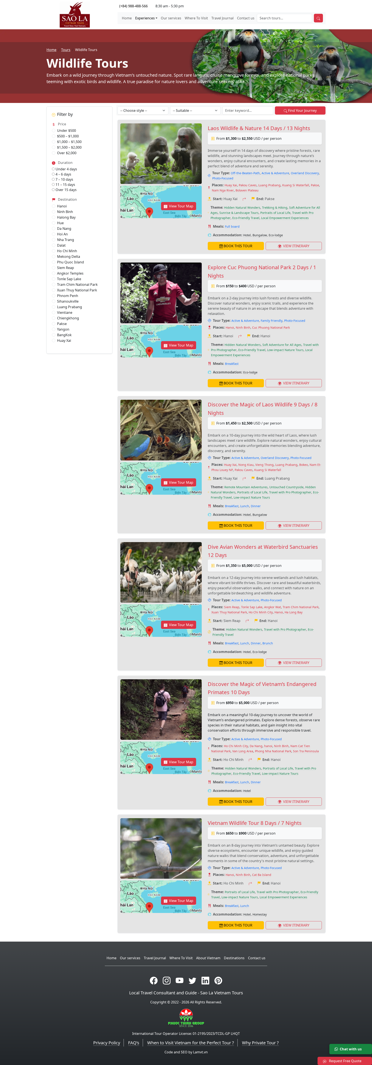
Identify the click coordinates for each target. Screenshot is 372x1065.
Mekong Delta (68, 256)
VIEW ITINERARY (295, 246)
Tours (65, 49)
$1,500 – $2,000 (69, 147)
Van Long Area (242, 751)
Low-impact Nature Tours (285, 350)
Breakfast (232, 364)
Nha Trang (65, 239)
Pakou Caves (248, 185)
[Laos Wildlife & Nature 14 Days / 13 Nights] (161, 153)
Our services (171, 18)
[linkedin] (205, 980)
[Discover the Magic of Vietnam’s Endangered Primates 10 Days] (161, 709)
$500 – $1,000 (68, 136)
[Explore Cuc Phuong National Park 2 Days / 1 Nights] (161, 293)
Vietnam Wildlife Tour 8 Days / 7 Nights (255, 822)
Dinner (256, 506)
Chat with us (351, 1049)
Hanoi (62, 206)
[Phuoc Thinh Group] (186, 1017)
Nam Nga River (223, 190)
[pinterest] (218, 980)
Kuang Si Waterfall (295, 185)
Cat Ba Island (261, 875)
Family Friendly (271, 321)
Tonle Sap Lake (69, 279)
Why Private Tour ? (260, 1043)
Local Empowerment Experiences (285, 218)
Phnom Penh (67, 295)
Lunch (244, 506)
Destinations (234, 958)
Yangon (63, 329)
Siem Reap (65, 267)
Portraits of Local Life (275, 213)
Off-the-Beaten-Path (245, 173)
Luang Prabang (69, 307)
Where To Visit (196, 18)
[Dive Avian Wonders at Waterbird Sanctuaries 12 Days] (161, 572)
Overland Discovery (305, 173)
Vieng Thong (264, 465)
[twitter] (192, 980)
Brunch (267, 643)
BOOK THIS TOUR (238, 246)
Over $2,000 (66, 153)
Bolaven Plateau (247, 190)
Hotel (247, 235)
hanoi (268, 746)
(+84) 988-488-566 (133, 6)
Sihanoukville (68, 301)
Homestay (260, 914)
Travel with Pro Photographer (290, 492)
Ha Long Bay (293, 612)
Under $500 (66, 130)
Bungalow (260, 235)
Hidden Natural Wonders (242, 207)
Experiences (145, 18)
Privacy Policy (106, 1043)
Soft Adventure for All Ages (281, 345)
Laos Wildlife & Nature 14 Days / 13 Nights (259, 128)
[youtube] (179, 980)
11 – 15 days (65, 184)
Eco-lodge (276, 235)
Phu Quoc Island (70, 262)
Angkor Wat (272, 607)
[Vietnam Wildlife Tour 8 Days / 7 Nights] (161, 848)
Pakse (62, 323)
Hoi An (62, 234)
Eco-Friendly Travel (245, 218)
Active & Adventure (275, 173)
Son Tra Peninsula (306, 751)
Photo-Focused (222, 178)
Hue (60, 223)
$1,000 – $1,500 (69, 141)
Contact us (245, 18)
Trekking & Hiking (274, 207)
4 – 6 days (63, 174)
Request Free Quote (344, 1061)
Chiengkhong (68, 318)
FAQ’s (133, 1043)
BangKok (64, 335)
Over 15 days (66, 189)
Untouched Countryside (286, 487)
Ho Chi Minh (67, 251)
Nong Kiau (246, 465)
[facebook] (154, 980)
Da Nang (64, 228)
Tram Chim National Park (77, 284)
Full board (232, 226)
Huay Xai (64, 340)
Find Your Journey (302, 110)
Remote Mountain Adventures (246, 487)
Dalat (61, 245)
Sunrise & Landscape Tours (239, 213)
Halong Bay (66, 217)
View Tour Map (181, 206)
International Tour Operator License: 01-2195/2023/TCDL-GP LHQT (186, 1033)
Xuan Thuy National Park (77, 290)
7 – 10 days (64, 179)
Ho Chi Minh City (261, 612)
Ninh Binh (65, 211)
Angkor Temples (70, 273)
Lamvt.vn (200, 1052)
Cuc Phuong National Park (271, 327)
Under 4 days (66, 169)
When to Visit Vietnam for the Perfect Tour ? (190, 1043)
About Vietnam (208, 958)
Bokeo (303, 465)
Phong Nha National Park (273, 751)
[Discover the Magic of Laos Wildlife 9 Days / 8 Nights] (161, 430)
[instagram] (166, 980)
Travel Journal (222, 18)
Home (127, 18)
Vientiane (64, 312)
